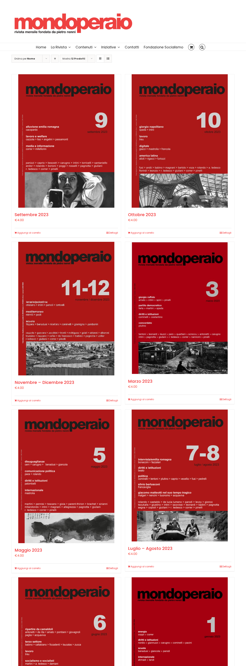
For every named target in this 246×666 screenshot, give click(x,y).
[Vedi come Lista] (108, 58)
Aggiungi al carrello (29, 232)
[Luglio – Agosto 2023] (179, 475)
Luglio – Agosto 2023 (150, 548)
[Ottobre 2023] (179, 141)
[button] (202, 47)
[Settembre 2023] (66, 141)
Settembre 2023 (31, 215)
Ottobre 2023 (142, 215)
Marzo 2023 (140, 381)
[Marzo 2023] (179, 308)
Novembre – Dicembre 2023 (44, 382)
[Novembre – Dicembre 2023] (66, 308)
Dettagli (113, 232)
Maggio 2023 (28, 550)
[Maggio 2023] (66, 476)
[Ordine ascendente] (55, 59)
